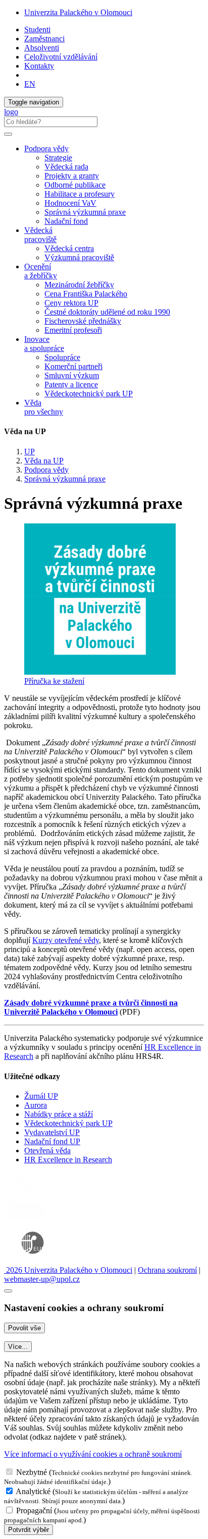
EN (29, 84)
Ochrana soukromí (167, 1270)
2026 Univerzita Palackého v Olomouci (68, 1270)
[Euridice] (35, 1261)
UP (29, 451)
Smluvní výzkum (71, 375)
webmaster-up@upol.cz (42, 1279)
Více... (18, 1346)
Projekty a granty (71, 175)
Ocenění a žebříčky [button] (40, 271)
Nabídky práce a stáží (58, 1114)
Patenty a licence (71, 384)
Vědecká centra (69, 248)
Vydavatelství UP (52, 1132)
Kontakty (39, 66)
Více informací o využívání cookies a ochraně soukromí (93, 1454)
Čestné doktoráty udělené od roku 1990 (107, 312)
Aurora (35, 1105)
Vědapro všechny (43, 407)
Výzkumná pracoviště (79, 257)
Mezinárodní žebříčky (79, 284)
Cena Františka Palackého (85, 293)
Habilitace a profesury (79, 194)
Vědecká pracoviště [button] (40, 235)
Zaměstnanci (44, 38)
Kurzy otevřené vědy (65, 940)
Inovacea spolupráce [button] (44, 343)
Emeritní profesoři (73, 330)
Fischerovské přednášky (82, 321)
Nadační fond (66, 221)
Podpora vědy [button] (46, 148)
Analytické (33, 1491)
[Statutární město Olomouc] (27, 1221)
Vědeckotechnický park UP (88, 393)
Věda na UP (44, 460)
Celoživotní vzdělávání (60, 56)
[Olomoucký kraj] (39, 1194)
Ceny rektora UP (71, 303)
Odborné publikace (75, 185)
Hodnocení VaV (70, 203)
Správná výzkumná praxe (85, 212)
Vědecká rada (66, 166)
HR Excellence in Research (68, 1159)
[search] (8, 134)
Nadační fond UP (52, 1141)
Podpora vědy (46, 469)
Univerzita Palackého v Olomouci (78, 12)
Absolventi (41, 47)
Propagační (34, 1510)
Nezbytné (31, 1472)
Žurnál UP (41, 1096)
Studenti (37, 29)
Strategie (58, 157)
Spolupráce (62, 357)
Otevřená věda (47, 1150)
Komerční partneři (73, 366)
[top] (8, 1290)
